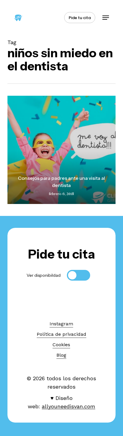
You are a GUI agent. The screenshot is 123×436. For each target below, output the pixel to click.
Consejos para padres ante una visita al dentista (61, 181)
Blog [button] (61, 355)
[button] (105, 18)
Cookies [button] (61, 344)
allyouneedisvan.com (68, 406)
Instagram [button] (61, 324)
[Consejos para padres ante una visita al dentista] (61, 150)
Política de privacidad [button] (61, 334)
